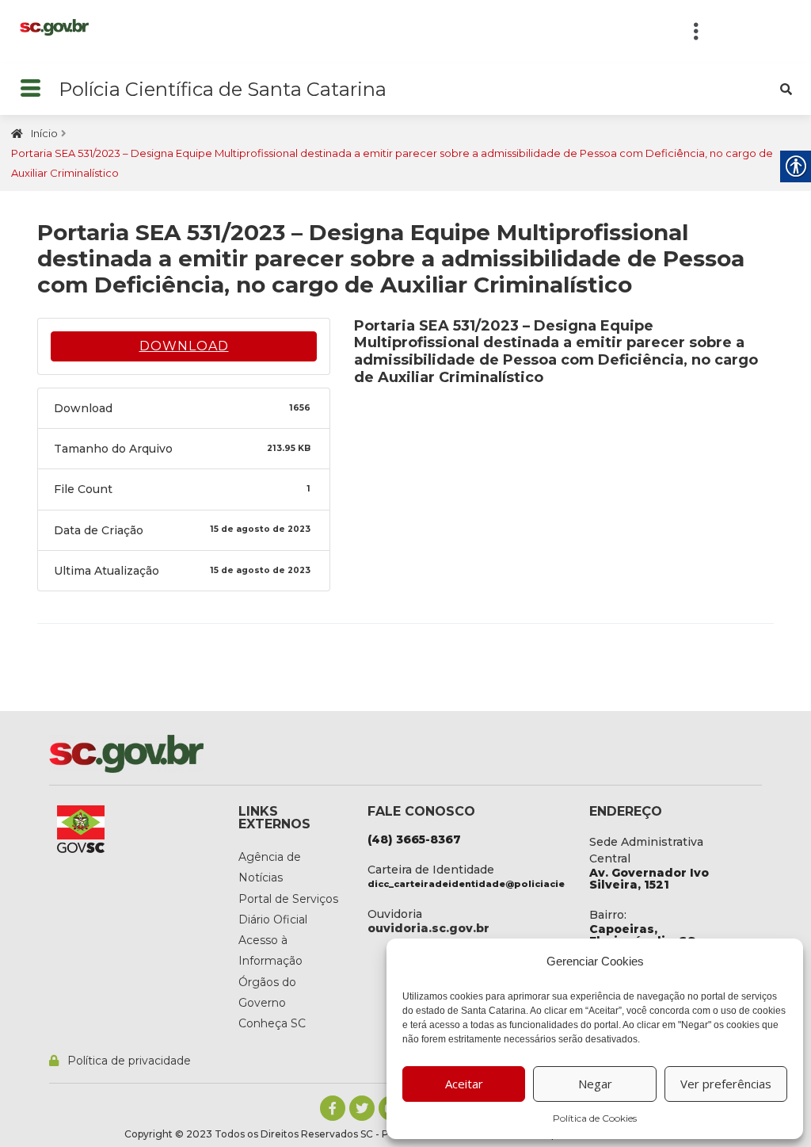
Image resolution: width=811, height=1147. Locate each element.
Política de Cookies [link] (595, 1118)
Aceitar (464, 1084)
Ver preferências (725, 1084)
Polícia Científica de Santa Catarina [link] (222, 89)
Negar (595, 1084)
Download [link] (184, 346)
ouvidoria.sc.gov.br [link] (428, 928)
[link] (54, 26)
